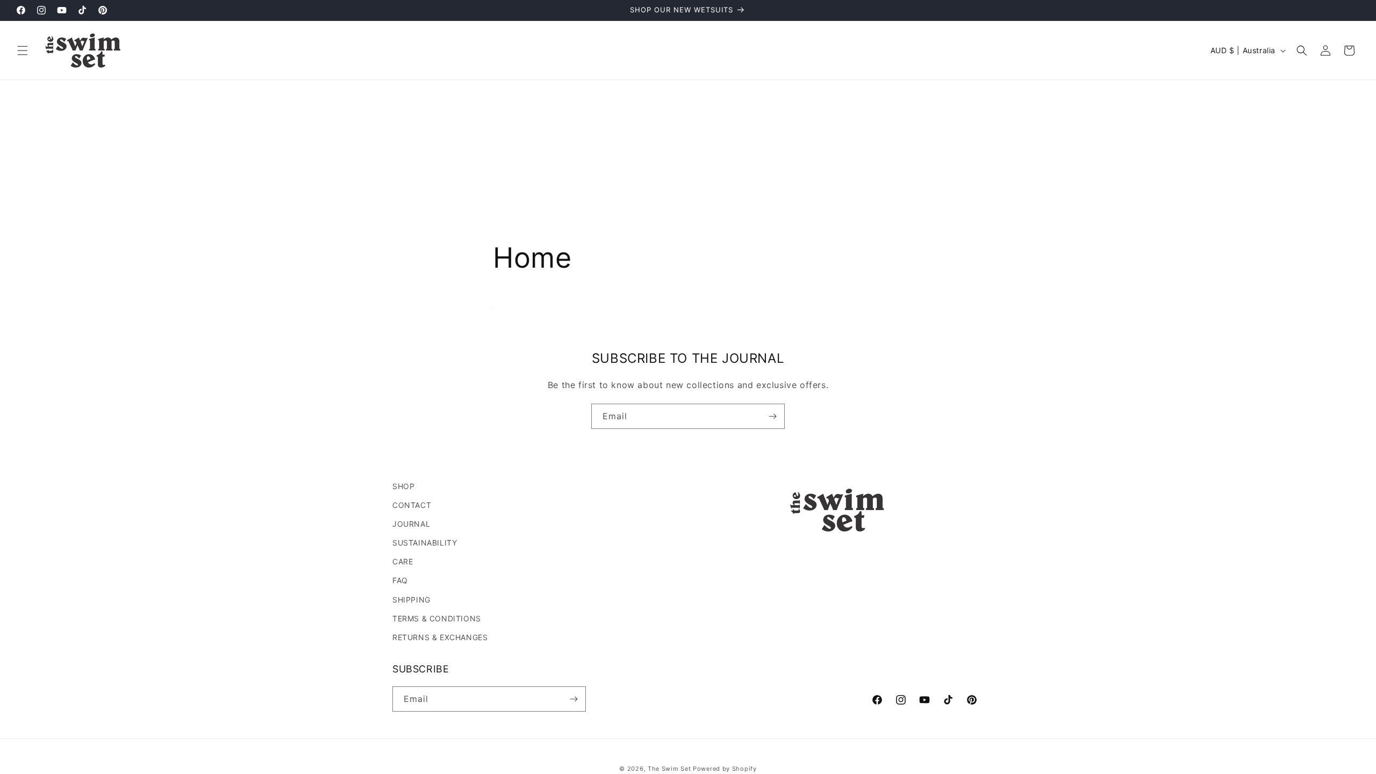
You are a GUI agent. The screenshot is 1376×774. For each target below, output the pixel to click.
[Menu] (22, 50)
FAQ (400, 580)
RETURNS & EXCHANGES (440, 637)
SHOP (403, 486)
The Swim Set (669, 768)
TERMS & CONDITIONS (436, 618)
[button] (1302, 50)
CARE (402, 561)
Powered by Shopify (725, 768)
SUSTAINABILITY (424, 542)
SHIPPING (411, 599)
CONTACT (411, 505)
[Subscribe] (772, 416)
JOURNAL (411, 523)
